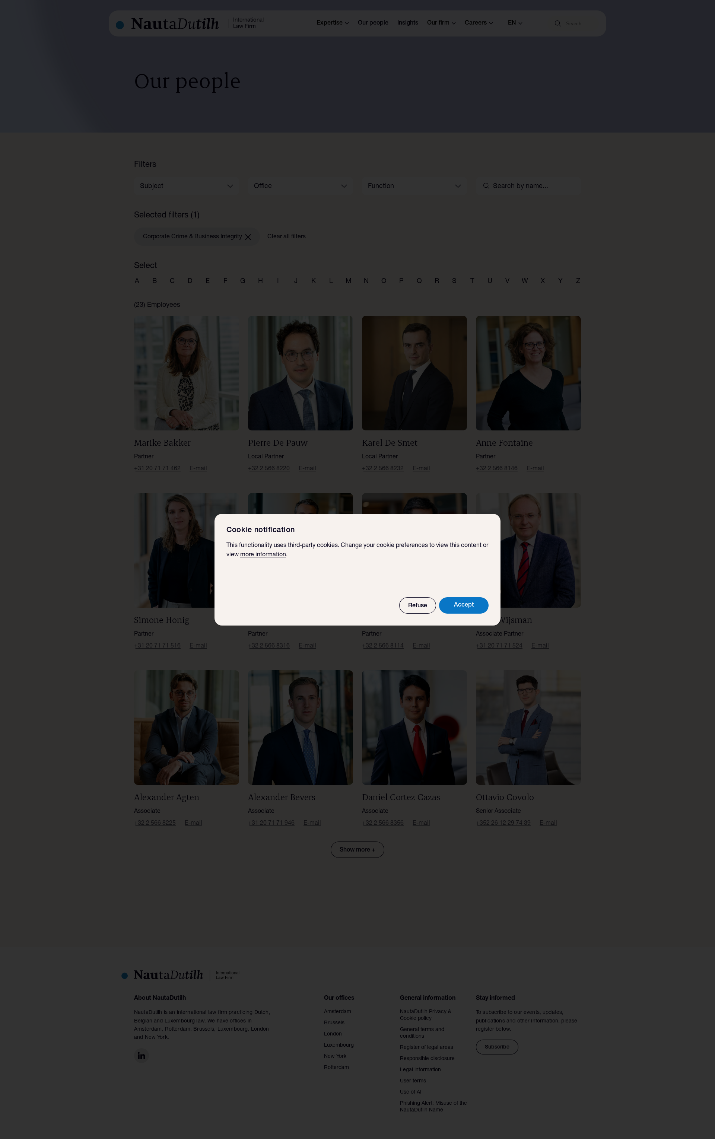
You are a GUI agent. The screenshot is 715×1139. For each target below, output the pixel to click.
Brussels (334, 1023)
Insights (407, 23)
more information (263, 555)
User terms (413, 1081)
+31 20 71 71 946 (271, 824)
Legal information (420, 1070)
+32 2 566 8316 (269, 646)
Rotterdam (336, 1067)
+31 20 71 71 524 (499, 646)
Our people (373, 23)
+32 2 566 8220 (269, 469)
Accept (464, 605)
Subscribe (497, 1047)
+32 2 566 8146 (497, 469)
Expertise (330, 23)
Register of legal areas (426, 1047)
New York (335, 1056)
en (512, 23)
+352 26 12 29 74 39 (503, 824)
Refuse (417, 606)
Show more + (357, 850)
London (333, 1034)
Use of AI (411, 1092)
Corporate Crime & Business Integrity (192, 237)
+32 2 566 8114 (383, 646)
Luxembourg (339, 1045)
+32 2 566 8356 (383, 824)
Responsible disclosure (427, 1059)
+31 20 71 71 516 (157, 646)
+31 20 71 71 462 (157, 469)
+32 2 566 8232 (383, 469)
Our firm (438, 23)
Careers (476, 23)
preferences (412, 546)
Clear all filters (286, 237)
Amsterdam (337, 1012)
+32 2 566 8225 (155, 824)
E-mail (198, 469)
